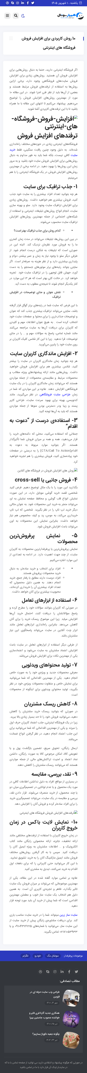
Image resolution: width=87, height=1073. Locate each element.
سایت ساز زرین (68, 915)
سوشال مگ (53, 956)
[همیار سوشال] (70, 16)
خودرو (38, 956)
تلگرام (25, 956)
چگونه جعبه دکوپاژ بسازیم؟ (46, 1034)
